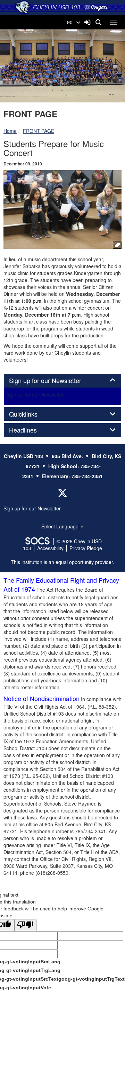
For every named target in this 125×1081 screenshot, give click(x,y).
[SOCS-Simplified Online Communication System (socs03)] (37, 541)
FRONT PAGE (38, 130)
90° (71, 22)
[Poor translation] (25, 925)
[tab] (62, 381)
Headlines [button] (30, 430)
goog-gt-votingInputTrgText (91, 979)
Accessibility (50, 548)
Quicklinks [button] (31, 414)
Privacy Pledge (85, 548)
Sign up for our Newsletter (35, 394)
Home (10, 130)
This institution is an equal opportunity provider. (62, 561)
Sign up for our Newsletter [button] (53, 380)
